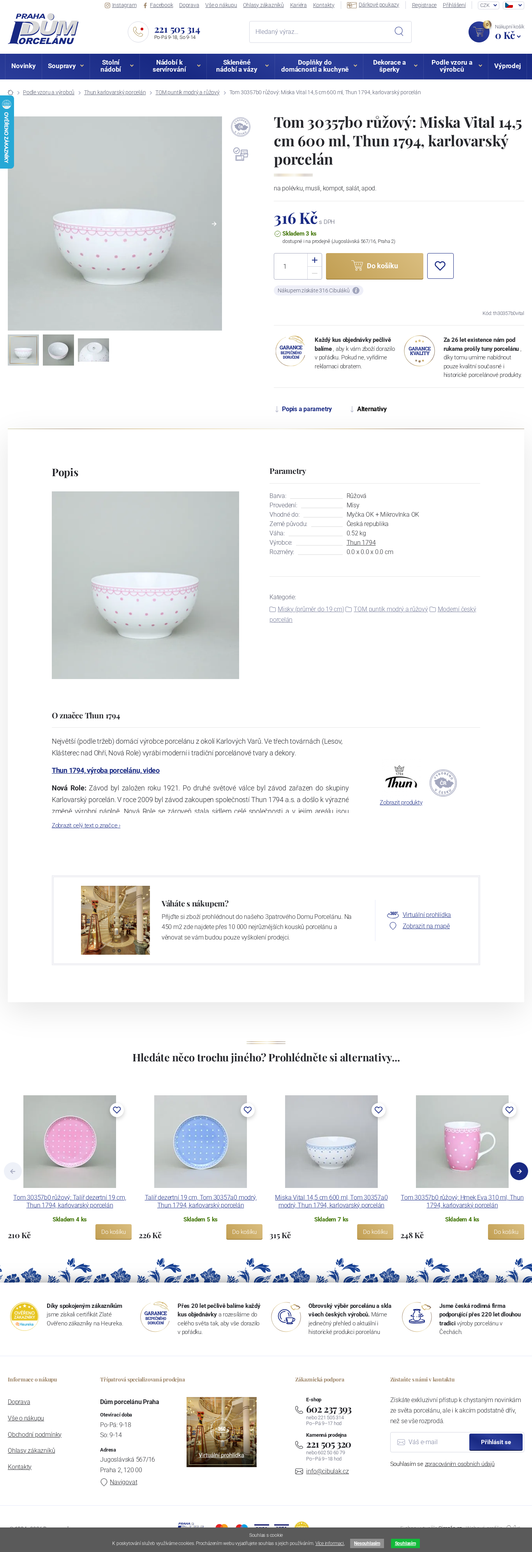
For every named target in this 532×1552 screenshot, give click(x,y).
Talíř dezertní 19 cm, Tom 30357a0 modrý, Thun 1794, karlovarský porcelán (201, 1201)
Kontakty (324, 5)
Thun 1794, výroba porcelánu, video (106, 770)
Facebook (161, 5)
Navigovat (123, 1482)
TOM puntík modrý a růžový (187, 92)
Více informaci (329, 1543)
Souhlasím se (442, 1464)
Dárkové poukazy (379, 5)
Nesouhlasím (367, 1543)
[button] (214, 224)
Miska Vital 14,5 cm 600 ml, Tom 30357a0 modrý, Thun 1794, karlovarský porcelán (331, 1201)
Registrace (424, 5)
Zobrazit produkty (401, 802)
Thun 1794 (361, 542)
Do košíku (113, 1231)
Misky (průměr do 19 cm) (311, 609)
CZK (484, 5)
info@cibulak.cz (327, 1471)
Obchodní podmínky (35, 1434)
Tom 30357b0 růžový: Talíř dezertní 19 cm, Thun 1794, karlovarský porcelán (69, 1201)
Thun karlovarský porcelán (115, 92)
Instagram (124, 5)
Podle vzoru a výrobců (48, 92)
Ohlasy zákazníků (263, 5)
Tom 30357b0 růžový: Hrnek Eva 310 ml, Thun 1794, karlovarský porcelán (462, 1201)
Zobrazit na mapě (426, 926)
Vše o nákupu (221, 5)
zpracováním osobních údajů (460, 1464)
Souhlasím (405, 1543)
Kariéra (298, 5)
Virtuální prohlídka (427, 915)
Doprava (189, 5)
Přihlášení (454, 5)
